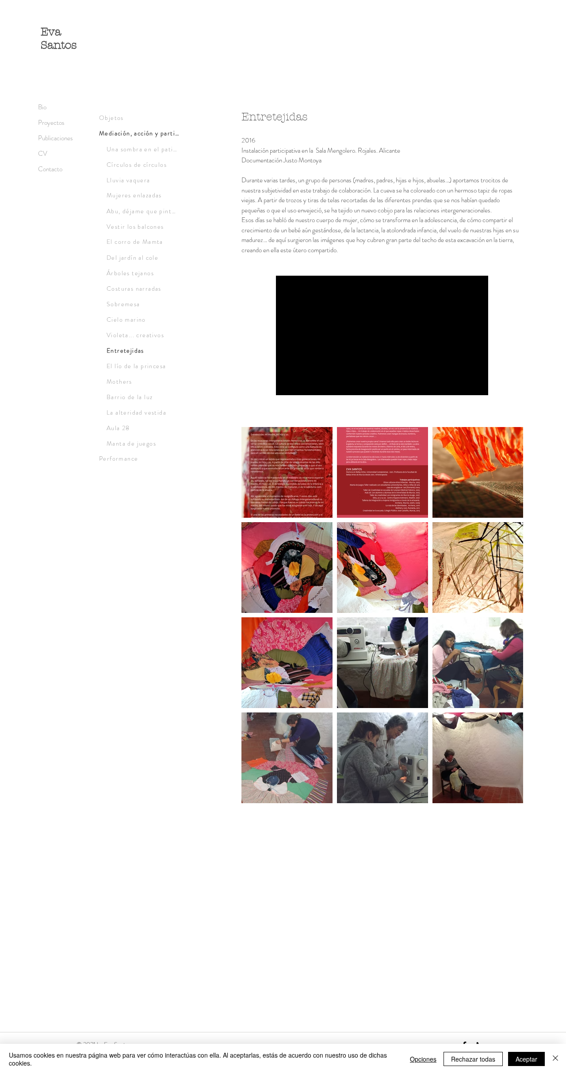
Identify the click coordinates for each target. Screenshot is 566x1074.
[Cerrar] (555, 1059)
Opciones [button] (423, 1059)
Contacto (50, 169)
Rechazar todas (473, 1059)
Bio (42, 107)
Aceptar (526, 1059)
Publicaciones (55, 138)
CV (42, 153)
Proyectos (51, 122)
